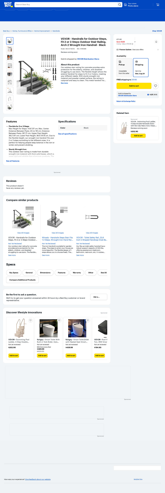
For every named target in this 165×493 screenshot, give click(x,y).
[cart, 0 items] (157, 4)
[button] (131, 4)
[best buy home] (8, 4)
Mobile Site (138, 479)
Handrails (56, 31)
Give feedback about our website (38, 479)
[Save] (155, 86)
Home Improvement (42, 31)
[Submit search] (119, 4)
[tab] (13, 273)
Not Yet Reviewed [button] (15, 244)
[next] (105, 338)
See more (64, 83)
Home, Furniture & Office (22, 31)
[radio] (124, 67)
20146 (134, 80)
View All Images (23, 233)
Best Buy (6, 31)
